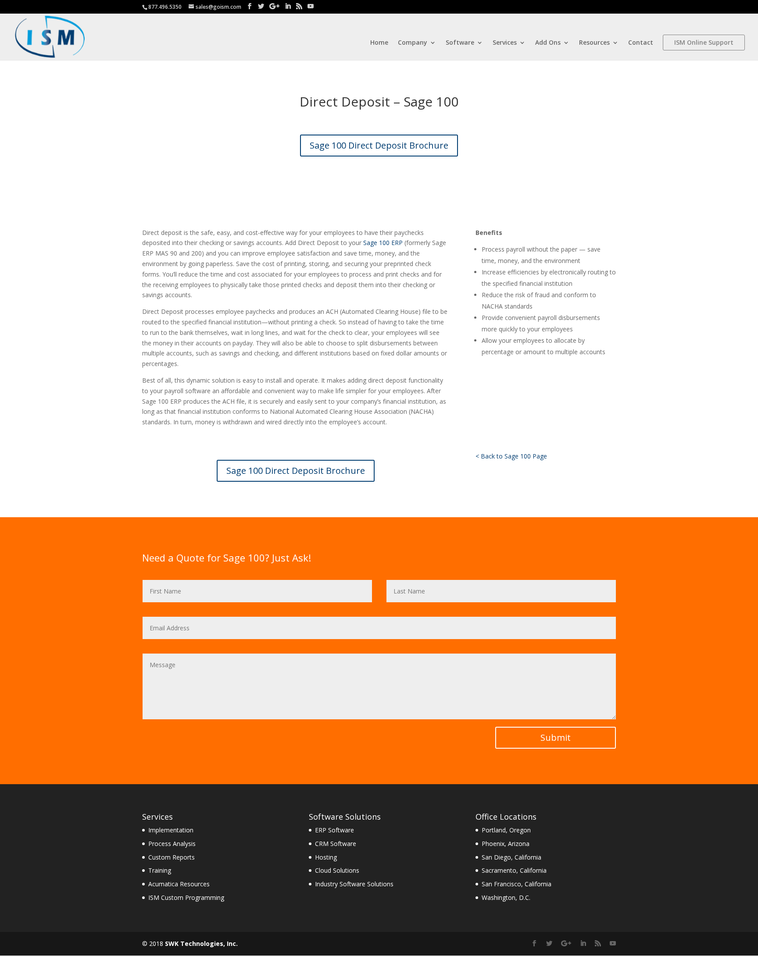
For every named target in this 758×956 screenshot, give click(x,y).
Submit (555, 737)
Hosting (326, 857)
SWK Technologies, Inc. (201, 943)
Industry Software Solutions (354, 884)
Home (379, 42)
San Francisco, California (516, 884)
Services (505, 42)
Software (460, 42)
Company (412, 42)
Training (159, 870)
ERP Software (334, 830)
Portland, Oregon (506, 830)
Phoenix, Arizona (505, 843)
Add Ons (548, 42)
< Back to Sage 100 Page (511, 456)
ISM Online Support (703, 42)
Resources (594, 42)
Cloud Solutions (337, 870)
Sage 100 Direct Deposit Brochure (379, 145)
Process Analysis (172, 843)
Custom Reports (171, 857)
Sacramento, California (514, 870)
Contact (640, 42)
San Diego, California (511, 857)
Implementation (170, 830)
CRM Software (335, 843)
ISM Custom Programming (186, 897)
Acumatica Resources (179, 884)
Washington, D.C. (506, 897)
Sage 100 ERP (382, 242)
